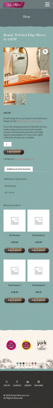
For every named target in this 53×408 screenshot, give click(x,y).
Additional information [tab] (18, 169)
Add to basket (13, 152)
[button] (45, 51)
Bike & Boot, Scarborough (29, 121)
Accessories (20, 158)
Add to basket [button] (14, 250)
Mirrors (30, 158)
